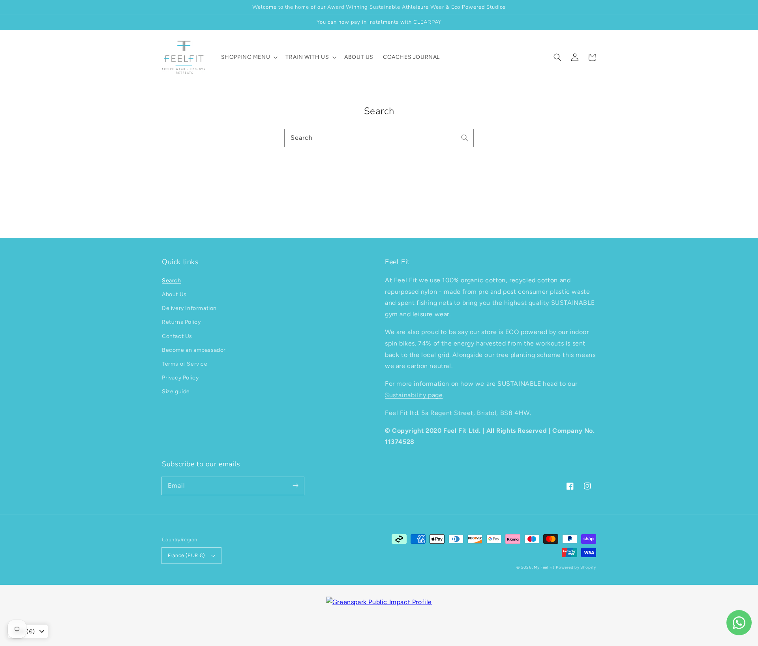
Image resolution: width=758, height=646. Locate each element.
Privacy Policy (180, 377)
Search (171, 280)
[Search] (464, 137)
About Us (174, 294)
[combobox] (379, 138)
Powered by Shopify (576, 567)
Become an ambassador (194, 350)
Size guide (176, 391)
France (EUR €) (186, 555)
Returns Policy (181, 322)
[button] (557, 57)
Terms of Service (185, 364)
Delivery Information (189, 308)
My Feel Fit (544, 567)
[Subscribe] (295, 485)
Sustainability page (414, 395)
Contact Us (177, 336)
